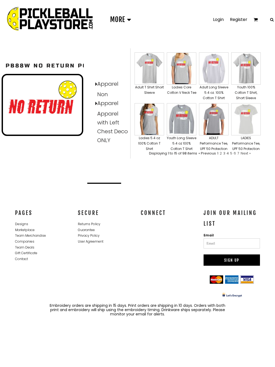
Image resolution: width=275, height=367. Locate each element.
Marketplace (25, 230)
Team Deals (24, 247)
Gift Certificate (26, 253)
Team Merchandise (30, 235)
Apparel (107, 84)
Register (238, 19)
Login (218, 19)
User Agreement (90, 241)
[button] (149, 76)
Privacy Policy (89, 235)
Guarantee (86, 230)
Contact (21, 259)
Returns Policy (89, 224)
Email (209, 235)
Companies (24, 241)
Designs (21, 224)
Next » (246, 153)
